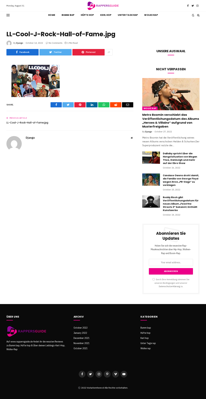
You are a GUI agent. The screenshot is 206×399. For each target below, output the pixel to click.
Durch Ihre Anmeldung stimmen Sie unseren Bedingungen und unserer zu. (171, 283)
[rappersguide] (103, 6)
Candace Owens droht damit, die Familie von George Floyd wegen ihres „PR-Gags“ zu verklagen (181, 180)
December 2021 (81, 338)
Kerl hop (105, 15)
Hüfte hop (87, 15)
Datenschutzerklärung (169, 286)
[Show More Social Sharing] (108, 52)
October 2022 (81, 327)
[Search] (198, 15)
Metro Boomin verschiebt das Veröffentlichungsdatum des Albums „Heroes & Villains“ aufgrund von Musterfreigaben (170, 120)
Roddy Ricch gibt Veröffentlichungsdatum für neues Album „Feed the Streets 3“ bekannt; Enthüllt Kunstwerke (181, 204)
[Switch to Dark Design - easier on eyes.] (193, 15)
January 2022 (80, 332)
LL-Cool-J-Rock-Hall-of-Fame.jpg (27, 122)
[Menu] (8, 15)
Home (51, 15)
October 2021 (81, 348)
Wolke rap (151, 15)
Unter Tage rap (128, 15)
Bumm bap (68, 15)
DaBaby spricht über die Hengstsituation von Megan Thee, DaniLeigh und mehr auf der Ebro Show (180, 158)
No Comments (55, 43)
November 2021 (81, 343)
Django (19, 43)
